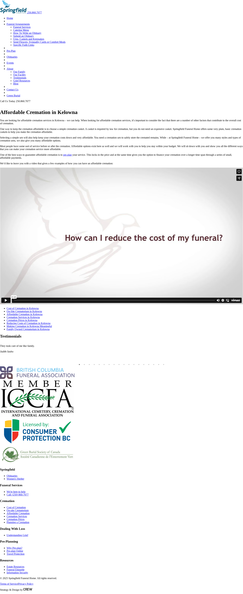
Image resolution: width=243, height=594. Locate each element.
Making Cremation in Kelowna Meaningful (29, 326)
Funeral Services (22, 27)
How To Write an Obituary (27, 33)
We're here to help (16, 491)
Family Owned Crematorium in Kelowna (28, 329)
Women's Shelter (15, 478)
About (10, 68)
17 (158, 364)
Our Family (19, 71)
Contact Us (12, 89)
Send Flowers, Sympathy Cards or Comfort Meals (39, 42)
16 (153, 364)
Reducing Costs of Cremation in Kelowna (28, 323)
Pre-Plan (11, 50)
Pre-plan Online (15, 550)
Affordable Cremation (18, 513)
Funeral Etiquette (15, 569)
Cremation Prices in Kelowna (22, 320)
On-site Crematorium (18, 510)
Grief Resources (21, 80)
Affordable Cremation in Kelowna (24, 314)
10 (124, 364)
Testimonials (19, 77)
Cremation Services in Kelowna (23, 317)
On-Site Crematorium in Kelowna (24, 311)
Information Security (17, 572)
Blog (15, 83)
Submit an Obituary (23, 36)
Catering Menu (21, 30)
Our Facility (19, 74)
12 (134, 364)
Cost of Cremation (16, 507)
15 (148, 364)
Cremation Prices (15, 519)
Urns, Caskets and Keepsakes (28, 39)
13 (139, 364)
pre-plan (67, 154)
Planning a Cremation (18, 522)
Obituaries (12, 56)
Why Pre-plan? (14, 548)
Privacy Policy (25, 583)
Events (10, 62)
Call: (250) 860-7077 (18, 494)
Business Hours (8, 104)
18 (163, 364)
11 (129, 364)
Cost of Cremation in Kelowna (23, 308)
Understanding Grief (17, 535)
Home (10, 18)
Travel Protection (15, 553)
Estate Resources (15, 566)
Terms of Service (9, 583)
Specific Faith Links (23, 45)
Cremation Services (17, 516)
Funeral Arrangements (18, 24)
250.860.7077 (34, 12)
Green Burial (13, 95)
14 (143, 364)
